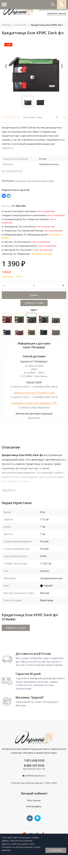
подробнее (8, 489)
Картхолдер (33, 180)
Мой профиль (34, 806)
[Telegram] (9, 196)
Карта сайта (51, 783)
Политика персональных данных (27, 783)
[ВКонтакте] (4, 196)
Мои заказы (34, 800)
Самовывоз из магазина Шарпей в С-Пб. (34, 403)
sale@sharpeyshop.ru (35, 775)
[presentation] (6, 66)
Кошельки (21, 25)
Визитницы (47, 180)
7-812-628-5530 (34, 760)
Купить (34, 295)
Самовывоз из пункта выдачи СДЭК (34, 392)
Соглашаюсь (55, 850)
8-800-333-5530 (34, 765)
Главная (6, 25)
